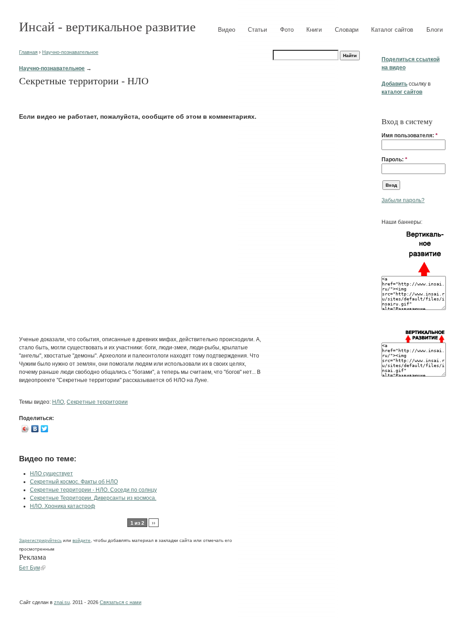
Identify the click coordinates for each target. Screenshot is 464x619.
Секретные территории (97, 402)
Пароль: (394, 159)
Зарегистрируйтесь (40, 540)
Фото (287, 29)
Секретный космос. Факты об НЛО (74, 482)
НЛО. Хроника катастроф (62, 506)
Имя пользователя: (410, 135)
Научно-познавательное (70, 52)
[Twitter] (44, 429)
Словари (346, 29)
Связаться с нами (120, 602)
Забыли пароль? (403, 200)
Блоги (434, 29)
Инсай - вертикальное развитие (107, 26)
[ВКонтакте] (35, 429)
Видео (226, 29)
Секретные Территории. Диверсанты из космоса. (93, 498)
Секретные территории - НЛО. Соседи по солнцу (93, 490)
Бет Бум (29, 568)
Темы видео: (35, 402)
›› (153, 523)
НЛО (58, 402)
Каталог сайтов (392, 29)
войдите (81, 540)
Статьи (257, 29)
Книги (314, 29)
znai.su (62, 602)
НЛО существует (51, 473)
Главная (28, 52)
